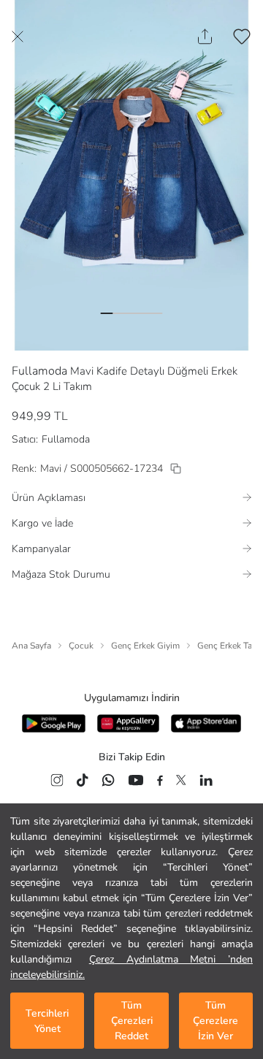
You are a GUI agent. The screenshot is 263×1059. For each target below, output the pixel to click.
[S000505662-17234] (176, 468)
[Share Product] (205, 36)
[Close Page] (17, 36)
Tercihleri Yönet (47, 1021)
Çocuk (81, 645)
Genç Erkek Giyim (145, 645)
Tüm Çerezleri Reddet (132, 1020)
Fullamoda (39, 371)
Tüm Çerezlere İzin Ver (215, 1020)
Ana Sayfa (31, 645)
